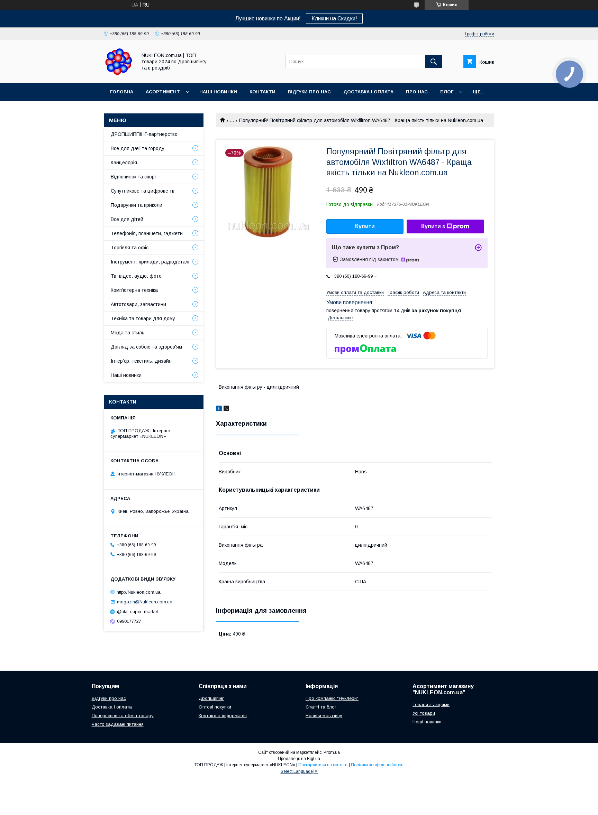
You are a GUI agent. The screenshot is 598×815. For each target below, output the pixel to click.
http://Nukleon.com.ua (139, 591)
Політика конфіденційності (377, 764)
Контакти (262, 91)
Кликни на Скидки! (334, 18)
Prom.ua (332, 752)
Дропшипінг (211, 698)
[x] (226, 409)
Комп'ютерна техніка (134, 290)
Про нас (417, 91)
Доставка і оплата (368, 91)
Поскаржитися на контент (323, 764)
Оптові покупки (215, 707)
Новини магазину (324, 715)
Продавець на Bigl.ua (299, 758)
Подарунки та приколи (136, 205)
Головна (121, 91)
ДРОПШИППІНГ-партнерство (144, 134)
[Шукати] (433, 61)
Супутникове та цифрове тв (142, 191)
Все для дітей (127, 219)
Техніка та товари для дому (143, 318)
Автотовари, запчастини (138, 304)
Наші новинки (218, 91)
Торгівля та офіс (129, 247)
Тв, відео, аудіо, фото (136, 276)
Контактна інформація (223, 715)
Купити (365, 226)
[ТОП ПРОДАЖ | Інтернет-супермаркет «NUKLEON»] (118, 74)
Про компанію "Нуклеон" (332, 698)
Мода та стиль (127, 332)
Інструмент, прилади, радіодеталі (150, 262)
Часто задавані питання (118, 724)
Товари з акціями (431, 704)
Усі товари (424, 713)
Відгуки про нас (309, 91)
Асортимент (163, 91)
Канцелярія (124, 162)
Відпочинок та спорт (134, 176)
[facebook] (219, 409)
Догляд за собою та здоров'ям (146, 347)
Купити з (433, 226)
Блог (446, 91)
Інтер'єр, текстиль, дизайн (141, 361)
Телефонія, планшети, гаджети (147, 233)
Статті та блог (321, 707)
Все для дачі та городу (137, 148)
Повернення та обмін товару (123, 715)
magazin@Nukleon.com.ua (144, 601)
